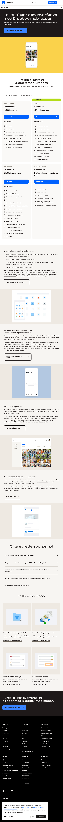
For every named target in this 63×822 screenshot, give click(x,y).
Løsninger (5, 738)
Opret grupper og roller (43, 156)
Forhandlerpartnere (27, 778)
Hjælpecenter (5, 760)
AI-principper (5, 773)
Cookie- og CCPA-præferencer (10, 770)
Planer (23, 749)
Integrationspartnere (27, 781)
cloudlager (18, 413)
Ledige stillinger (45, 762)
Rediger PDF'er (45, 741)
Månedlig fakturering (11, 95)
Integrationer (5, 733)
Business (24, 733)
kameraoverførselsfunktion (15, 342)
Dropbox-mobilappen (10, 276)
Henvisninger (25, 775)
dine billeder (51, 337)
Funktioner (5, 735)
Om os (43, 760)
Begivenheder (25, 762)
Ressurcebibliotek (26, 767)
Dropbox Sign (25, 743)
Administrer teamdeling (43, 153)
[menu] (59, 2)
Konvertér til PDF (45, 746)
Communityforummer (27, 773)
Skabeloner (5, 746)
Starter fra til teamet (13, 194)
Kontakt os (5, 762)
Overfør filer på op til (13, 138)
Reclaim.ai (24, 746)
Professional (25, 730)
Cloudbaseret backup (46, 738)
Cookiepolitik (5, 767)
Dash (23, 738)
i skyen (57, 337)
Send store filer (45, 728)
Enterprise (24, 735)
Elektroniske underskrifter (48, 743)
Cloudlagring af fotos (46, 733)
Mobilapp (4, 730)
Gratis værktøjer (6, 749)
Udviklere (24, 770)
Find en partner (26, 783)
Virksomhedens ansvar (47, 767)
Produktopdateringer (27, 751)
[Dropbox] (8, 2)
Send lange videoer (46, 730)
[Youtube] (12, 791)
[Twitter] (3, 791)
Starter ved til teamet (43, 129)
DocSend (24, 741)
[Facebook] (7, 791)
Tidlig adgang (6, 743)
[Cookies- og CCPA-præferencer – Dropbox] (25, 811)
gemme (45, 337)
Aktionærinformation (46, 765)
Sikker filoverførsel (46, 735)
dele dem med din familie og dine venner (22, 339)
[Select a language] (32, 2)
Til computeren (6, 728)
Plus (23, 728)
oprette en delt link (42, 482)
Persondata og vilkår (7, 765)
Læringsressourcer (7, 778)
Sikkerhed (5, 741)
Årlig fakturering (27, 95)
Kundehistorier (26, 765)
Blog (23, 760)
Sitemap (4, 775)
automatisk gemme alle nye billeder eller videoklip (40, 342)
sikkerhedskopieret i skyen (16, 350)
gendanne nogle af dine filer (12, 422)
